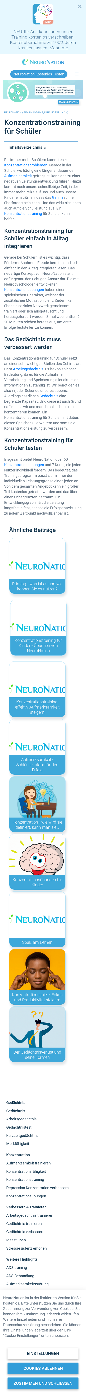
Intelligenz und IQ (56, 112)
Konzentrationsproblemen (25, 165)
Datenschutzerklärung (21, 1325)
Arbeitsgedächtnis (28, 369)
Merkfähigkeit (17, 1143)
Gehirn (57, 197)
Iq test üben (16, 1240)
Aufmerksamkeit (18, 176)
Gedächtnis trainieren (24, 1223)
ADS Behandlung (20, 1276)
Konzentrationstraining (23, 213)
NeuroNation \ (14, 112)
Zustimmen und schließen (43, 1383)
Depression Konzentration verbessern (37, 1188)
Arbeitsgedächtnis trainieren (29, 1215)
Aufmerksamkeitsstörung (27, 1284)
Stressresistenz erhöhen (26, 1248)
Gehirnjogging (33, 112)
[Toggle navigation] (77, 74)
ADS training (16, 1267)
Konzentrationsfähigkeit (26, 1171)
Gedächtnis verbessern (25, 1232)
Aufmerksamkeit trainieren (28, 1163)
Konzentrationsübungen (24, 289)
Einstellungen (43, 1353)
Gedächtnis (48, 396)
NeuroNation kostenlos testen (38, 74)
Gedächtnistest (19, 1127)
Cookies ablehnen (43, 1368)
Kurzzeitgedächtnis (22, 1135)
